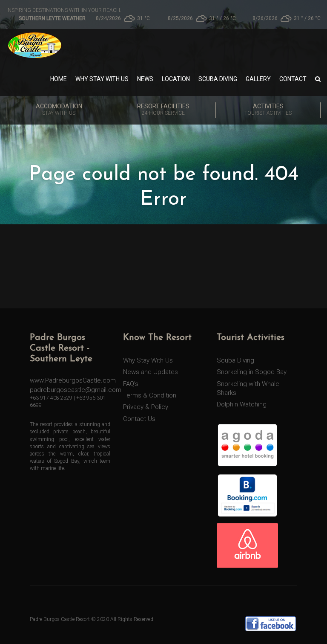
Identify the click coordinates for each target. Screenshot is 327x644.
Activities (268, 109)
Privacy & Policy (145, 407)
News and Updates (150, 372)
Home (58, 78)
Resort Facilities (163, 109)
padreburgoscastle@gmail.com (75, 390)
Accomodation (59, 109)
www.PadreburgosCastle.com (73, 380)
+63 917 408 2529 (51, 398)
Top (306, 623)
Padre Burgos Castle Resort (60, 619)
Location (176, 78)
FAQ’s (130, 384)
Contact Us (139, 419)
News (145, 78)
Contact (293, 78)
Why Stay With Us (102, 78)
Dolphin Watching (242, 404)
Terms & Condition (149, 395)
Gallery (258, 78)
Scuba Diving (217, 78)
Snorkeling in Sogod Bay (252, 372)
